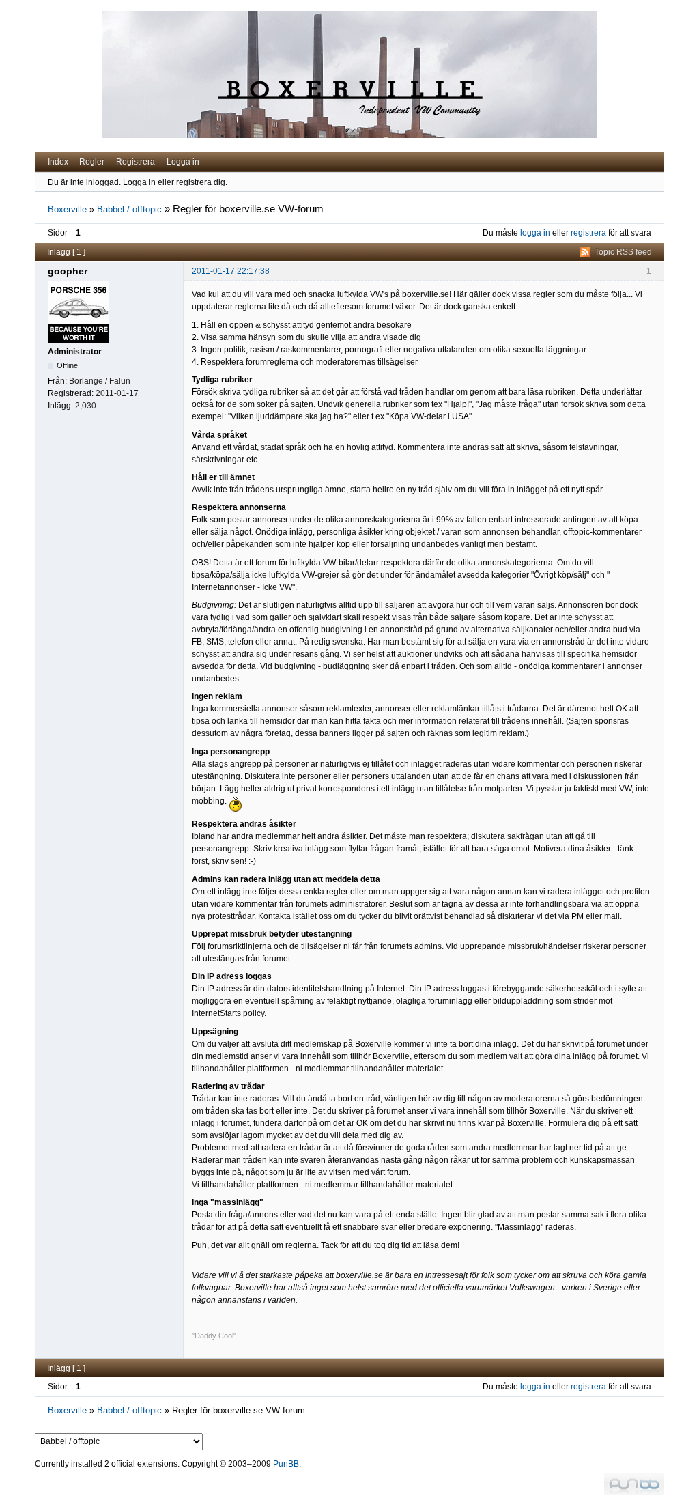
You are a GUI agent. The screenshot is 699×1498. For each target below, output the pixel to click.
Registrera (135, 162)
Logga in (183, 162)
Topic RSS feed (623, 252)
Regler (91, 162)
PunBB (286, 1464)
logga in (535, 233)
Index (58, 162)
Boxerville (67, 209)
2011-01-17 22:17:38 (231, 271)
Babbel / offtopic (129, 209)
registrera (588, 233)
